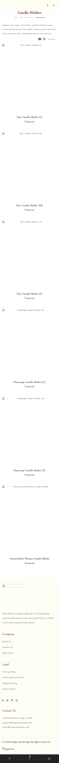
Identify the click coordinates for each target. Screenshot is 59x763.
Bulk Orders (8, 653)
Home (15, 18)
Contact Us (7, 647)
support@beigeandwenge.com (17, 723)
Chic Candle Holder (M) (29, 205)
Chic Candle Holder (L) (30, 117)
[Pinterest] (12, 701)
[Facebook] (2, 701)
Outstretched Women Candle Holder (29, 559)
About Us (6, 642)
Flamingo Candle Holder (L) (30, 382)
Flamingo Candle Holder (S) (29, 470)
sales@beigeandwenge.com (15, 727)
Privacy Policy (9, 672)
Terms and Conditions (13, 678)
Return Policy (8, 689)
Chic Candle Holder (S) (29, 294)
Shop (21, 18)
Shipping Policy (9, 684)
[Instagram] (7, 701)
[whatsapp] (17, 701)
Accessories (29, 18)
